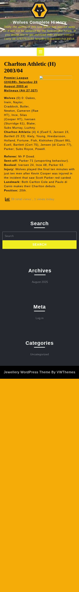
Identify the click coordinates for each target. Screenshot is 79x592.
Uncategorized (39, 354)
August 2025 (40, 281)
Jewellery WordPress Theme (27, 372)
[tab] (40, 52)
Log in (40, 318)
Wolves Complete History (39, 22)
